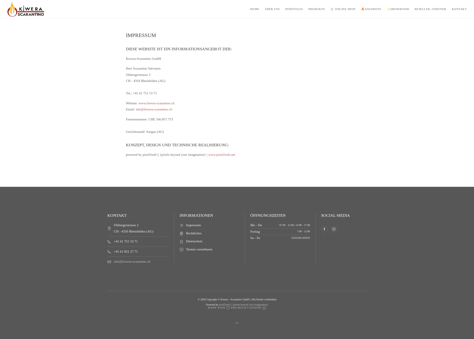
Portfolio (294, 9)
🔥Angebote (371, 9)
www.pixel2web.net (221, 154)
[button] (237, 323)
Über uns (272, 9)
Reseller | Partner (430, 9)
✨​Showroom (398, 9)
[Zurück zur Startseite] (33, 9)
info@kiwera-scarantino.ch (154, 109)
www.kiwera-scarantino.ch (156, 103)
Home (254, 9)
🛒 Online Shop (343, 9)
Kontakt (459, 9)
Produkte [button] (316, 9)
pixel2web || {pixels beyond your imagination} (243, 304)
